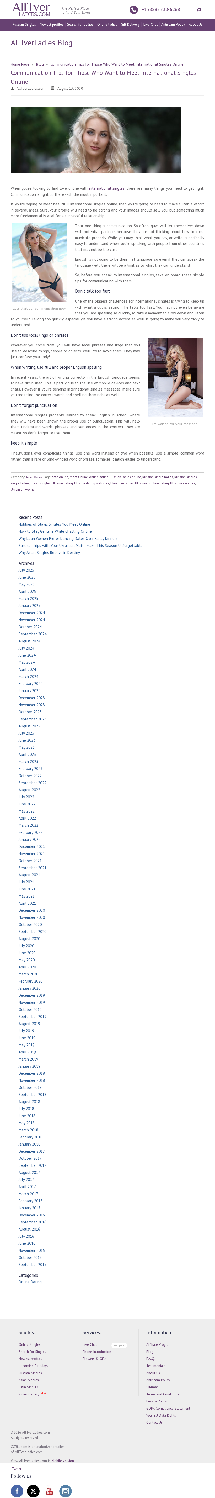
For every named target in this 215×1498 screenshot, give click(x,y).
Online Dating (33, 477)
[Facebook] (17, 1491)
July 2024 (26, 648)
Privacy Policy (156, 1401)
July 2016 (26, 1236)
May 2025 (27, 584)
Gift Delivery (130, 24)
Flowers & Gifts (94, 1358)
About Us (195, 24)
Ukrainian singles (182, 483)
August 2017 (29, 1172)
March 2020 (28, 974)
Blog (149, 1351)
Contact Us (154, 1422)
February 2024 (30, 683)
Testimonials (155, 1365)
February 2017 (30, 1200)
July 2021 (26, 881)
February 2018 (30, 1137)
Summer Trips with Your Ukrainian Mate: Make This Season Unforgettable (81, 545)
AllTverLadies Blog (42, 42)
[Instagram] (65, 1491)
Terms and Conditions (162, 1394)
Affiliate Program (158, 1344)
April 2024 (27, 669)
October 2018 (30, 1087)
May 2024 (27, 662)
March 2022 (28, 825)
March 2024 (28, 676)
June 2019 (27, 1037)
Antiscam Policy (173, 24)
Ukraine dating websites (91, 483)
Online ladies (107, 24)
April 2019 (27, 1051)
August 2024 (29, 641)
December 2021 (32, 846)
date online (60, 477)
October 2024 (30, 626)
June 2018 (27, 1115)
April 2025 (27, 591)
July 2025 (26, 570)
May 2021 (27, 896)
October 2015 (30, 1257)
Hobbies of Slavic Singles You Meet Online (54, 524)
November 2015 (32, 1250)
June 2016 (27, 1243)
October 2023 (30, 711)
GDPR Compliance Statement (168, 1408)
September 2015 (32, 1264)
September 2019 (32, 1016)
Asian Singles (29, 1380)
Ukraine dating (62, 483)
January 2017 (29, 1207)
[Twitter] (33, 1491)
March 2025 (28, 598)
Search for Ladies (80, 24)
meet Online (79, 477)
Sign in (198, 9)
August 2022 (29, 789)
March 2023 (28, 761)
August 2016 (29, 1229)
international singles (107, 188)
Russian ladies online (125, 477)
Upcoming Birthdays (33, 1365)
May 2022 (27, 811)
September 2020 (32, 931)
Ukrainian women (23, 489)
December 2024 (32, 612)
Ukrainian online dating (152, 483)
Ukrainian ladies (122, 483)
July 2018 (26, 1108)
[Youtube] (49, 1491)
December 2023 (32, 697)
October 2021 (30, 860)
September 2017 (32, 1165)
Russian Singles (24, 24)
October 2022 (30, 775)
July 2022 (26, 796)
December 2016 (32, 1214)
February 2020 (30, 981)
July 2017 (26, 1179)
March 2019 (28, 1059)
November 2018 (32, 1080)
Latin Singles (28, 1387)
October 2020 (30, 924)
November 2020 (32, 917)
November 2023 (32, 704)
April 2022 (27, 818)
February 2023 (30, 768)
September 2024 (32, 633)
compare (119, 1345)
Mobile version (63, 1460)
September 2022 (32, 782)
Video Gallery (29, 1394)
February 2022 (30, 832)
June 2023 (27, 740)
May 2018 (27, 1122)
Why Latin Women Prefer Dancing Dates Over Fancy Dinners (68, 538)
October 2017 (30, 1158)
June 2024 (27, 655)
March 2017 (28, 1193)
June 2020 (27, 952)
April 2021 (27, 903)
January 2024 (29, 690)
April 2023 (27, 754)
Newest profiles (51, 24)
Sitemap (152, 1387)
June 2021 (27, 889)
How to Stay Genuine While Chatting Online (55, 531)
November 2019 (32, 1002)
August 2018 (29, 1101)
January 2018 (29, 1144)
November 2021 (32, 853)
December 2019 (32, 995)
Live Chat (150, 24)
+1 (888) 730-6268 (160, 9)
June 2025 (27, 577)
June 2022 (27, 803)
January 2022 (29, 839)
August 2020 (29, 938)
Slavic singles (41, 483)
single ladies (20, 483)
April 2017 (27, 1186)
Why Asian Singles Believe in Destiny (49, 552)
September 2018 (32, 1094)
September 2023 (32, 718)
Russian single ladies (157, 477)
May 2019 (27, 1044)
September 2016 (32, 1222)
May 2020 (27, 959)
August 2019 (29, 1023)
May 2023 (27, 747)
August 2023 (29, 726)
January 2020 (29, 988)
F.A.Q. (150, 1358)
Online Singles (30, 1344)
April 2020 (27, 966)
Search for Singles (32, 1351)
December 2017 (32, 1151)
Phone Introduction (97, 1351)
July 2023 (26, 733)
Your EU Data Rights (161, 1415)
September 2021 (32, 867)
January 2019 (29, 1066)
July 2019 (26, 1030)
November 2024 (32, 619)
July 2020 (26, 945)
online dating (99, 477)
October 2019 (30, 1009)
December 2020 (32, 910)
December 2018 (32, 1073)
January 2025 (29, 605)
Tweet (16, 1468)
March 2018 (28, 1129)
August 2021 (29, 874)
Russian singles (185, 477)
